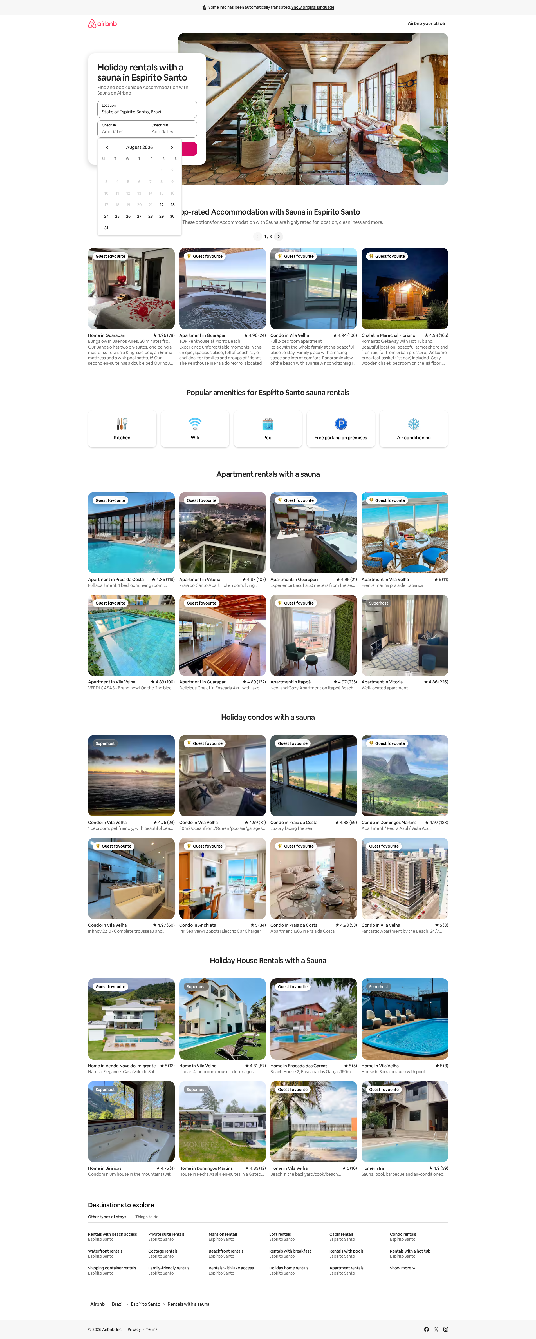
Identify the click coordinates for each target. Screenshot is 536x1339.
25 (117, 216)
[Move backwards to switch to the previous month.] (107, 147)
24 (106, 216)
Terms (152, 1329)
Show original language (312, 7)
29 (161, 216)
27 (139, 216)
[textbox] (122, 131)
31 (106, 227)
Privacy (134, 1329)
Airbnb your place (426, 23)
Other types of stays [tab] (107, 1216)
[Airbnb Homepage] (102, 23)
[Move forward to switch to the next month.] (172, 147)
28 (150, 216)
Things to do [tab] (147, 1216)
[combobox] (147, 111)
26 (128, 216)
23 (172, 204)
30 (172, 216)
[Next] (278, 236)
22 (161, 204)
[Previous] (257, 236)
